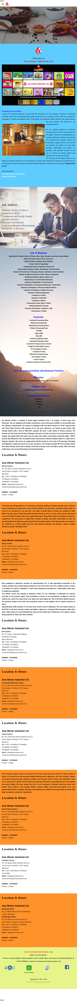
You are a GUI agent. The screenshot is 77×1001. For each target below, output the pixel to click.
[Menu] (3, 4)
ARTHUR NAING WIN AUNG (43, 982)
